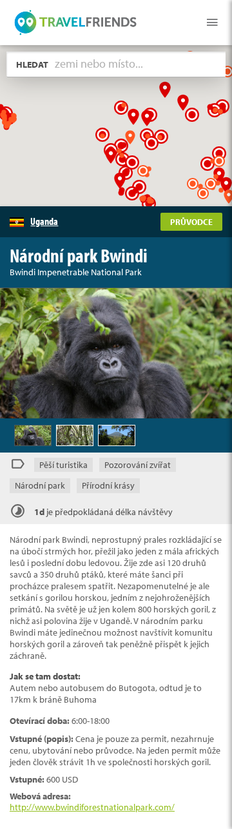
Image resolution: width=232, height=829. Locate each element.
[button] (120, 180)
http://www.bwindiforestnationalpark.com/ (92, 807)
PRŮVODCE (191, 222)
